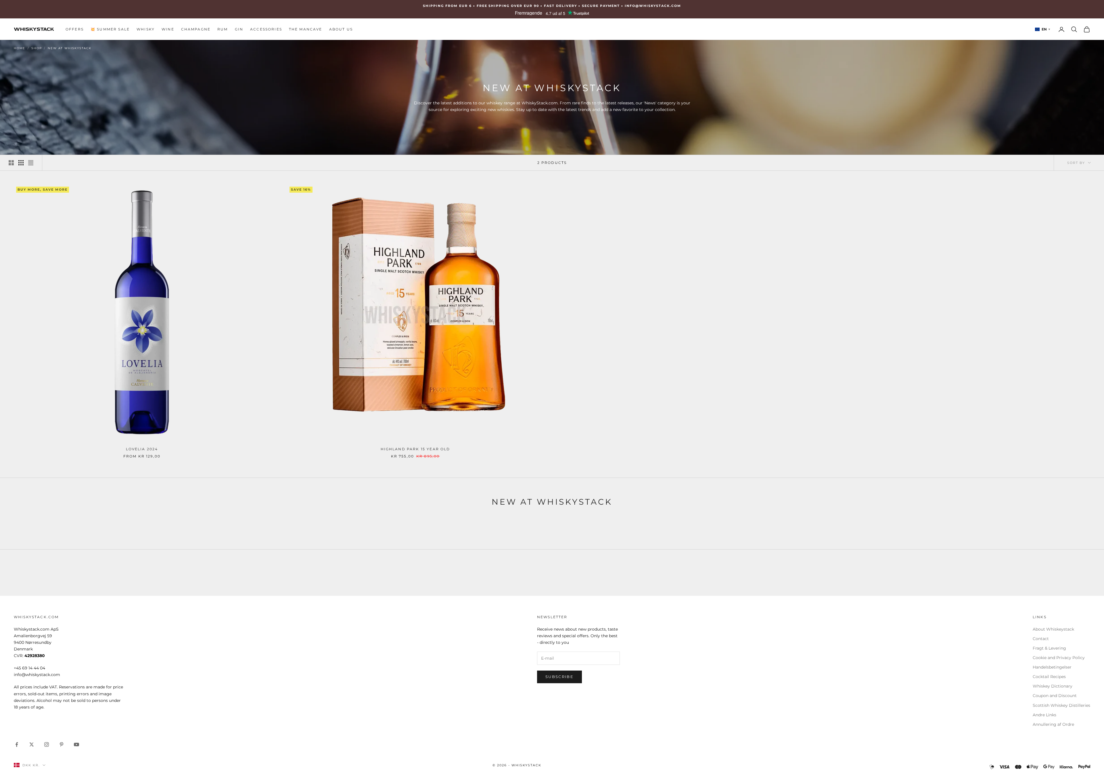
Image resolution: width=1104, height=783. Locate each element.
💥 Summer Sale (110, 29)
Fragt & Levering (1049, 648)
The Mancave (305, 29)
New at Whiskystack (69, 48)
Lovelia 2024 (142, 449)
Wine (168, 29)
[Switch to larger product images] (11, 163)
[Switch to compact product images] (30, 163)
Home (19, 48)
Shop (36, 48)
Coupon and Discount (1055, 695)
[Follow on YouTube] (76, 744)
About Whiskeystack (1053, 629)
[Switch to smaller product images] (21, 163)
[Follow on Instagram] (46, 744)
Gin (239, 29)
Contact (1041, 638)
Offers (75, 29)
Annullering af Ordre (1053, 724)
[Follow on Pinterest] (61, 744)
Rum (222, 29)
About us (341, 29)
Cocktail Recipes (1049, 676)
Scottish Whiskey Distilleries (1061, 705)
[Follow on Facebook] (17, 744)
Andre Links (1044, 714)
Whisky (146, 29)
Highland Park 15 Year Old (415, 449)
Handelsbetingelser (1052, 667)
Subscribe (559, 676)
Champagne (195, 29)
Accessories (266, 29)
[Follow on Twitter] (31, 744)
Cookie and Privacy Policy (1059, 657)
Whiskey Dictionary (1052, 686)
